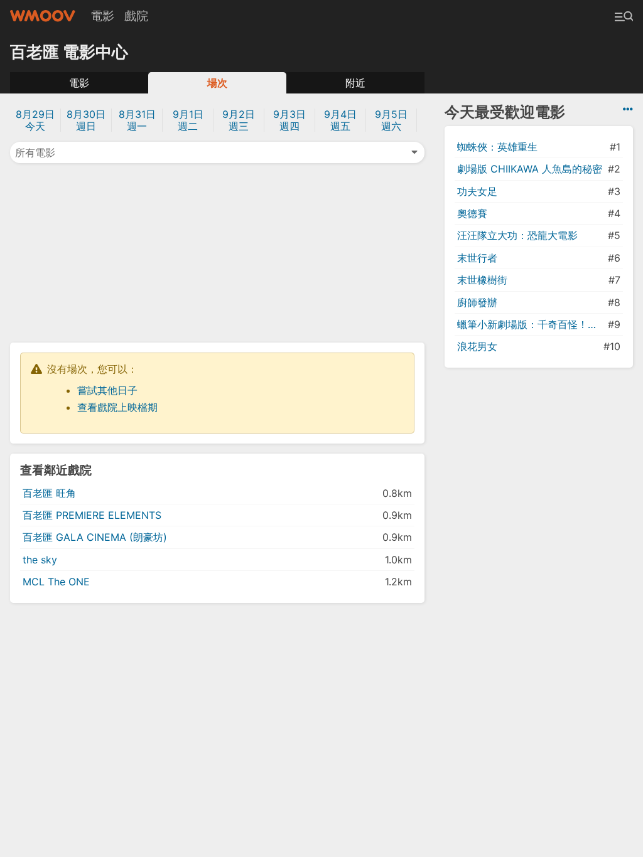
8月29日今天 (35, 120)
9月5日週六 (391, 120)
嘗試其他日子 (107, 390)
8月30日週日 (86, 120)
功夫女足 (477, 191)
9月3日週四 (289, 120)
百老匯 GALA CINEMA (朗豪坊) (95, 537)
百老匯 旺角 (49, 493)
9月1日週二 (188, 120)
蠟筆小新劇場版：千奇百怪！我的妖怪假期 (531, 324)
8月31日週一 (137, 120)
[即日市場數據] (628, 109)
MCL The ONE (56, 581)
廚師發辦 (477, 302)
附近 (355, 83)
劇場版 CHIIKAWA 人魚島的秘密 (529, 168)
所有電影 (35, 152)
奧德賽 (472, 213)
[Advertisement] (217, 251)
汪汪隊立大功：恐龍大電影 (517, 235)
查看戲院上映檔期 (117, 407)
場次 (217, 83)
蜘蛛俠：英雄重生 (497, 147)
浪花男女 (477, 346)
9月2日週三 (238, 120)
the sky (40, 559)
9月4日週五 (340, 120)
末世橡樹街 (482, 280)
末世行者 (477, 258)
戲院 (136, 15)
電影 (102, 15)
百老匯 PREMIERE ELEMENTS (92, 515)
